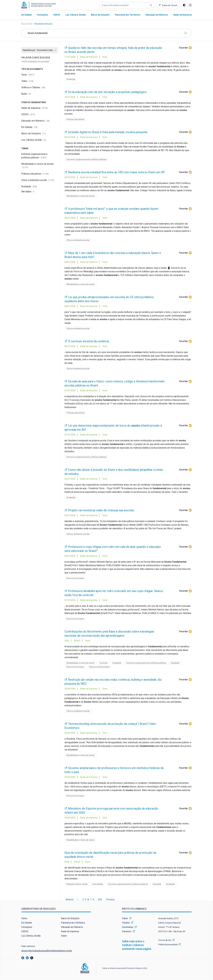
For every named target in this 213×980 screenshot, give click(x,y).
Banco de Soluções (33, 133)
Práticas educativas (35, 173)
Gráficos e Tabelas (33, 87)
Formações (26, 927)
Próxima (110, 899)
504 (100, 899)
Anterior (70, 899)
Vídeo (27, 81)
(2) (44, 140)
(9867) (31, 75)
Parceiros (126, 931)
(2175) (25, 167)
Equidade (175, 663)
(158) (31, 81)
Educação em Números (35, 120)
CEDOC (28, 114)
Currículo (104, 663)
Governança (127, 927)
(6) (29, 94)
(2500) (43, 157)
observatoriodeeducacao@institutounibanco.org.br (46, 950)
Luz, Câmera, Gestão (33, 139)
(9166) (45, 108)
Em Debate (29, 127)
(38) (36, 127)
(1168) (46, 174)
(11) (44, 133)
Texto (27, 74)
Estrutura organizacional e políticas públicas (86, 159)
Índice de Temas (169, 5)
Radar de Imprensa (34, 108)
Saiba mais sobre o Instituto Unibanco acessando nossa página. (137, 945)
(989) (34, 186)
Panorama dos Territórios (73, 922)
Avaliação (29, 186)
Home (24, 918)
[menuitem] (26, 14)
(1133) (51, 180)
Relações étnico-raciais (77, 884)
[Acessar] (190, 5)
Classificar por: (29, 50)
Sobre (64, 935)
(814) (32, 114)
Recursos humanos (75, 578)
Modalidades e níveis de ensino (81, 196)
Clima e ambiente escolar (37, 180)
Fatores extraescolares (99, 667)
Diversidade (97, 884)
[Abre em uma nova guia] (23, 957)
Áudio (26, 93)
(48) (43, 87)
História (125, 922)
